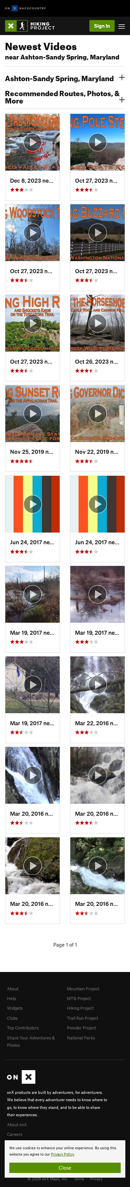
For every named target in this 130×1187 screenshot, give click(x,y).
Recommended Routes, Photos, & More (62, 96)
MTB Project (79, 998)
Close (65, 1168)
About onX (17, 1124)
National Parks (81, 1037)
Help (11, 998)
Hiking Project (80, 1008)
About (12, 988)
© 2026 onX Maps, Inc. (47, 1178)
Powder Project (81, 1027)
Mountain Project (83, 988)
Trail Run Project (82, 1018)
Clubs (12, 1018)
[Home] (33, 26)
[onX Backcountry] (25, 8)
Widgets (15, 1008)
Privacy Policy (62, 1154)
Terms (79, 1178)
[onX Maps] (21, 1082)
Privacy (96, 1178)
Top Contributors (23, 1027)
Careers (14, 1134)
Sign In (102, 26)
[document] (65, 1159)
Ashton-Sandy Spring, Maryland (59, 77)
